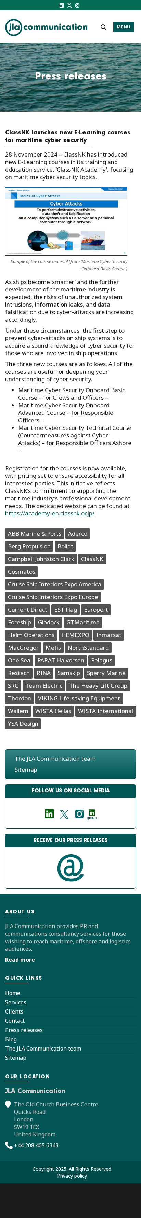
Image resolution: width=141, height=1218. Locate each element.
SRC (13, 685)
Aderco (77, 533)
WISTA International (105, 711)
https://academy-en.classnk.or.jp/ (49, 513)
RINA (44, 673)
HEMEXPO (75, 635)
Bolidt (65, 546)
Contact (15, 1020)
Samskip (68, 673)
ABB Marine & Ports (34, 533)
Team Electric (43, 685)
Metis (53, 647)
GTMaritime (83, 622)
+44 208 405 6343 (36, 1145)
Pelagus (101, 660)
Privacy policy (72, 1175)
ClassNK (92, 559)
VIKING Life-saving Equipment (79, 698)
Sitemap (26, 769)
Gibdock (49, 622)
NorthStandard (88, 647)
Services (15, 1002)
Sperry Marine (106, 673)
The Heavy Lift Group (98, 685)
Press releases (24, 1030)
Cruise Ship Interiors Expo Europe (53, 597)
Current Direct (27, 609)
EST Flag (65, 609)
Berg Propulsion (29, 546)
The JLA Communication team (55, 758)
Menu (124, 27)
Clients (14, 1011)
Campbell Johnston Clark (41, 559)
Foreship (19, 622)
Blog (11, 1039)
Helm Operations (31, 635)
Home (12, 993)
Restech (19, 673)
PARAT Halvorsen (60, 660)
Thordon (19, 698)
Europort (96, 609)
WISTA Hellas (53, 711)
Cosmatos (21, 571)
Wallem (18, 711)
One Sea (19, 660)
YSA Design (23, 724)
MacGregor (23, 647)
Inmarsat (108, 635)
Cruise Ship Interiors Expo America (54, 584)
